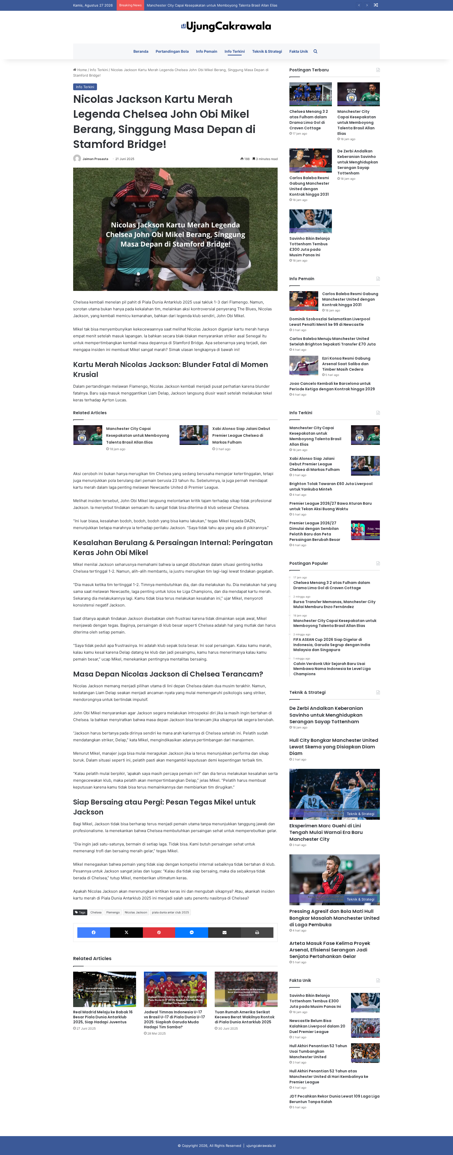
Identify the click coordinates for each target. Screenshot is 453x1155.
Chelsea (95, 912)
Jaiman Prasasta (95, 159)
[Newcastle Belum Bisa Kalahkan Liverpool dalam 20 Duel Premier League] (365, 1028)
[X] (126, 932)
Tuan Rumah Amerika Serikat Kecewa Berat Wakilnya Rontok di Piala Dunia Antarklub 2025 (244, 1017)
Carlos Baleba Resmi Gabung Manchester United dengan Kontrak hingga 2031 (309, 186)
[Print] (257, 932)
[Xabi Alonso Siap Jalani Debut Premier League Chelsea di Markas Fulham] (194, 435)
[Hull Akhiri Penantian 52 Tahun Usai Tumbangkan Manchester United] (365, 1053)
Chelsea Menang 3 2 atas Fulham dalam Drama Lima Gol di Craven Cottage (308, 120)
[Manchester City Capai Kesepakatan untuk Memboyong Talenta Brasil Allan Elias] (87, 435)
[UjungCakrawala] (226, 27)
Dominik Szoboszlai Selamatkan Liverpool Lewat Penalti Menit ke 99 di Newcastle (329, 321)
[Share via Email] (224, 932)
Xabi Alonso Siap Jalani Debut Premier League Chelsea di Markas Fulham (241, 435)
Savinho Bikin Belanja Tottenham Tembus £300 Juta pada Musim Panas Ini (309, 247)
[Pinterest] (159, 932)
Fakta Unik (298, 51)
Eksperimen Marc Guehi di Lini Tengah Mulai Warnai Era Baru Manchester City (326, 832)
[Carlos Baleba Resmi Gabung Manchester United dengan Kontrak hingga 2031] (310, 160)
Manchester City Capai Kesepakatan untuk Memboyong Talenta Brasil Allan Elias (137, 435)
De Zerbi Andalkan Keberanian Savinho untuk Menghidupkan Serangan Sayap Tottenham (357, 162)
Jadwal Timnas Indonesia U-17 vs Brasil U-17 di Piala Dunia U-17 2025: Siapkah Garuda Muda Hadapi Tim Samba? (174, 1019)
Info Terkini (235, 51)
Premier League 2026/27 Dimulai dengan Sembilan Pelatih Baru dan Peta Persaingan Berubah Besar (314, 531)
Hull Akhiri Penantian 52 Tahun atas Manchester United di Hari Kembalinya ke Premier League (328, 1076)
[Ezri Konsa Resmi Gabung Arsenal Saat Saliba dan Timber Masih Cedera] (303, 365)
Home (81, 70)
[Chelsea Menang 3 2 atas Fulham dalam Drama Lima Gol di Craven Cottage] (310, 94)
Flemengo (113, 912)
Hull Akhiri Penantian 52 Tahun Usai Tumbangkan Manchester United (318, 1051)
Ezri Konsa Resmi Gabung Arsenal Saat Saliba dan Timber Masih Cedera (346, 364)
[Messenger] (191, 932)
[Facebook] (93, 932)
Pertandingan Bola (172, 51)
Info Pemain (206, 51)
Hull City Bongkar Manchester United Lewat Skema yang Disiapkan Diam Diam (333, 747)
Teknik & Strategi (267, 51)
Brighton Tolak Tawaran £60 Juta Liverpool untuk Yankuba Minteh (331, 486)
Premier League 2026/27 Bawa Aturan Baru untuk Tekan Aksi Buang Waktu (330, 506)
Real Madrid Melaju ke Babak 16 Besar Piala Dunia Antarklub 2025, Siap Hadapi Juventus (103, 1017)
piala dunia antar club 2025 (170, 912)
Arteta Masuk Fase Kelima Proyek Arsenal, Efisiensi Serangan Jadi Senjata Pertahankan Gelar (329, 950)
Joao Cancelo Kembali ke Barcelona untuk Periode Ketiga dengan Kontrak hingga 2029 (332, 386)
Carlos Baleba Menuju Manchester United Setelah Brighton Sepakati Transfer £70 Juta (332, 341)
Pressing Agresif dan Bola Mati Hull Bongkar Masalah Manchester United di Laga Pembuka (334, 918)
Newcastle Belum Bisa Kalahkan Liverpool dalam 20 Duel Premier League (317, 1026)
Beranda (140, 51)
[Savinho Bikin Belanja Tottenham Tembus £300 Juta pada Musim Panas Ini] (310, 221)
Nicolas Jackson (136, 912)
